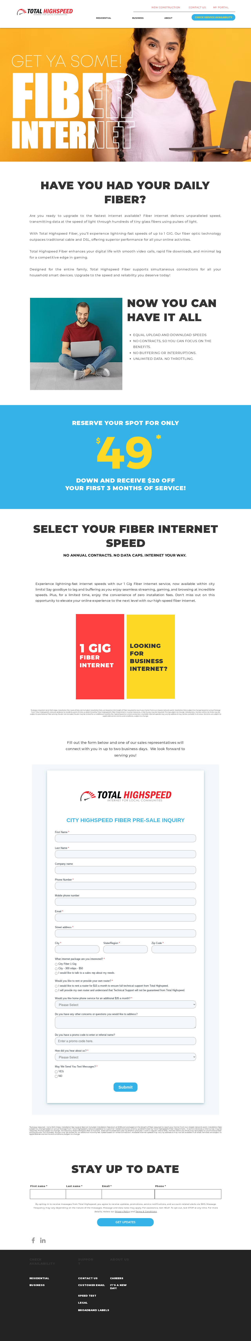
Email (106, 1186)
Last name (73, 1186)
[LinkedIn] (43, 1240)
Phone (159, 1186)
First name (37, 1186)
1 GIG (95, 648)
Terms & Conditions (146, 1211)
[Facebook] (33, 1240)
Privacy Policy (122, 1211)
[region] (100, 656)
